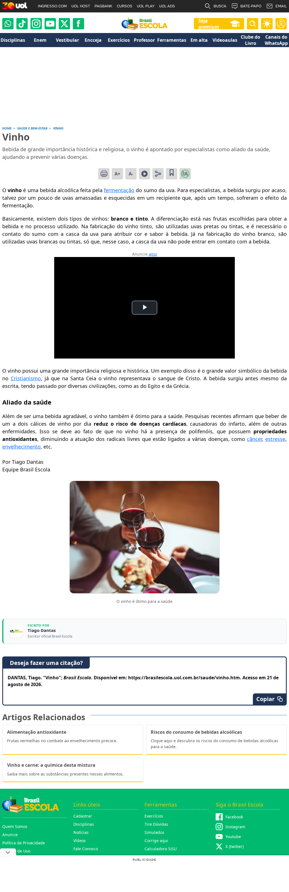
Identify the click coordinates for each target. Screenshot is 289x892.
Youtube (233, 836)
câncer (254, 439)
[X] (64, 23)
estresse (275, 439)
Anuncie (10, 834)
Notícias (81, 832)
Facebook (234, 817)
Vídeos (79, 840)
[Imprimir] (104, 173)
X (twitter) (234, 846)
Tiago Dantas (42, 630)
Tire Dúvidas (156, 824)
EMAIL (281, 6)
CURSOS (124, 6)
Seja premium (208, 23)
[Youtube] (50, 23)
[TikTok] (22, 23)
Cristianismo (26, 378)
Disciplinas (83, 824)
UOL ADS (167, 6)
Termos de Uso (16, 851)
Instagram (235, 826)
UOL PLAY (146, 6)
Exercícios (153, 816)
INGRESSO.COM (52, 6)
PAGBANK (103, 6)
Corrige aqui (156, 840)
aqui (153, 254)
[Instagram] (36, 23)
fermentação (119, 190)
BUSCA (220, 6)
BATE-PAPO (250, 6)
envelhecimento (21, 446)
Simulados (154, 832)
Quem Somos (14, 826)
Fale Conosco (85, 848)
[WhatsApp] (8, 23)
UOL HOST (80, 6)
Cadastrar (82, 816)
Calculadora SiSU (160, 848)
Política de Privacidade (23, 842)
